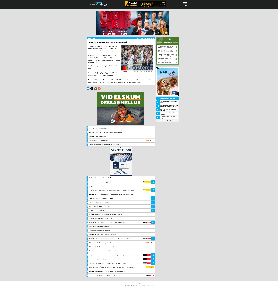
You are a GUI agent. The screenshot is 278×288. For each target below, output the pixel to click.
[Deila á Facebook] (88, 88)
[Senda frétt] (95, 88)
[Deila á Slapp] (99, 88)
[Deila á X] (91, 88)
